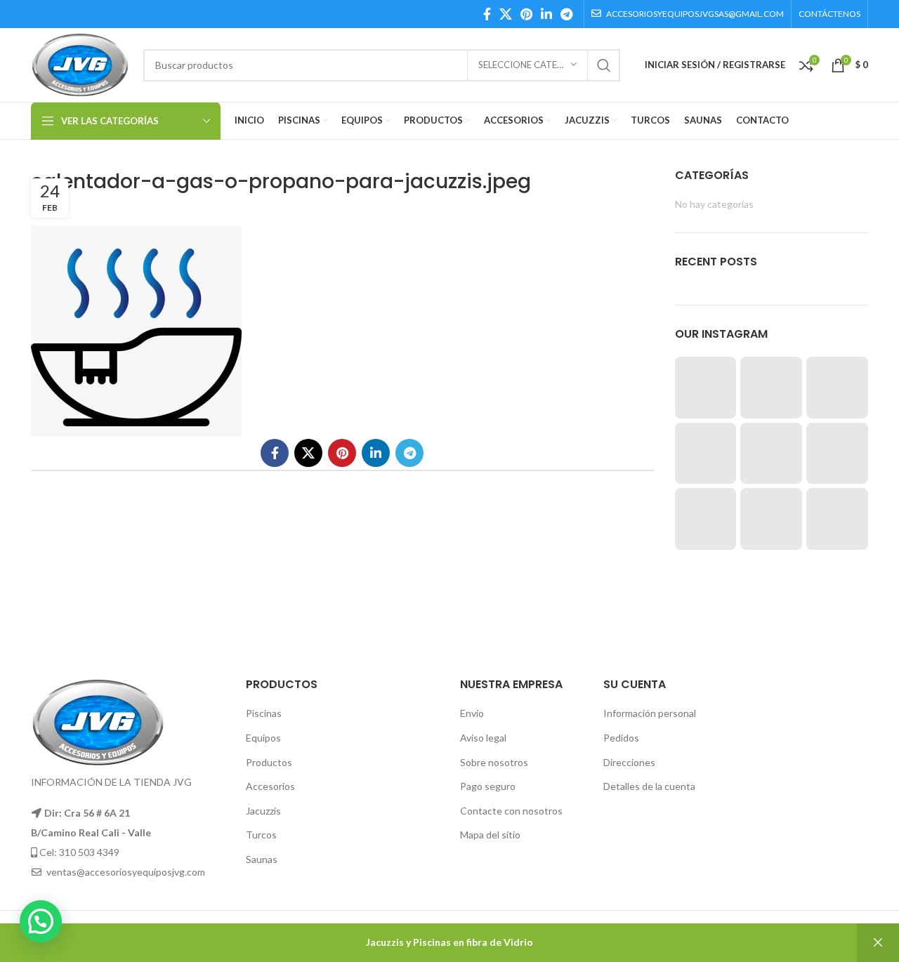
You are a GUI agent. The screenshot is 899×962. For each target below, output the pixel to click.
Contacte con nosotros (511, 811)
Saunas (261, 859)
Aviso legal (483, 738)
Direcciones (629, 762)
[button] (41, 921)
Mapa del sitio (490, 835)
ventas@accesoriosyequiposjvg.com (125, 872)
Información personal (649, 713)
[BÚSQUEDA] (604, 65)
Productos (269, 762)
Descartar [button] (878, 942)
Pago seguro (488, 786)
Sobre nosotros (494, 762)
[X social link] (505, 14)
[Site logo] (80, 64)
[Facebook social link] (487, 14)
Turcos (261, 835)
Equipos (263, 738)
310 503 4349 (89, 852)
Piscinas (264, 713)
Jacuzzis (263, 811)
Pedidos (621, 738)
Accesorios (270, 786)
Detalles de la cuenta (649, 786)
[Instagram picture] (706, 388)
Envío (472, 713)
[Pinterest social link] (526, 14)
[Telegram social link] (566, 14)
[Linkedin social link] (546, 14)
